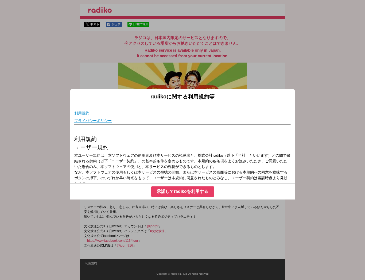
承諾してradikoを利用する (182, 191)
